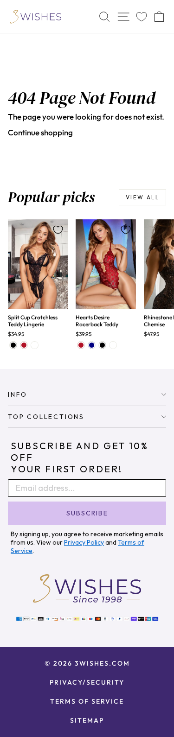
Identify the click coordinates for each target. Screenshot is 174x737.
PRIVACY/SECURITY (87, 682)
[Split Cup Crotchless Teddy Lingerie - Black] (13, 345)
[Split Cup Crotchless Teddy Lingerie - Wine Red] (23, 345)
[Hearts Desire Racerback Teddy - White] (113, 345)
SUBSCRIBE (87, 513)
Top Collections (46, 417)
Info (17, 394)
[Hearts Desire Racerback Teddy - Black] (102, 345)
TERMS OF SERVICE (87, 701)
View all (142, 197)
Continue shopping (40, 132)
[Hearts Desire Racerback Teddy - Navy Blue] (91, 345)
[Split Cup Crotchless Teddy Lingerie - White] (34, 345)
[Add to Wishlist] (58, 230)
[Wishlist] (141, 16)
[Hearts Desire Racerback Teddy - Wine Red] (80, 345)
